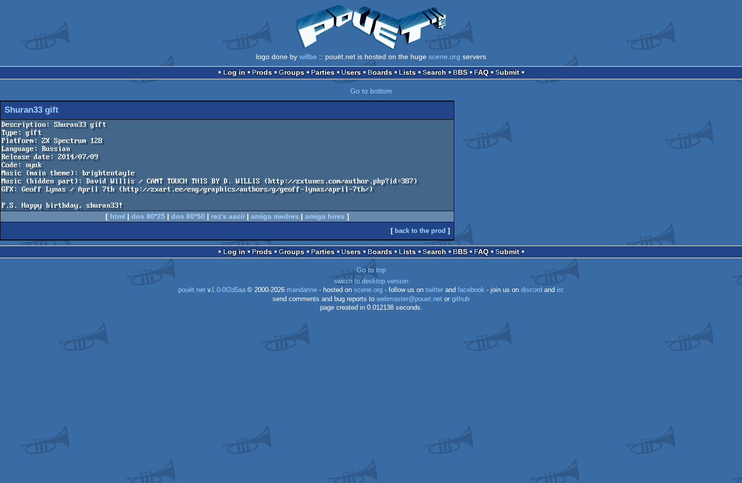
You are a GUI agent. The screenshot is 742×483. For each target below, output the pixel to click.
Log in (234, 72)
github (460, 299)
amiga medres (275, 216)
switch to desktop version (371, 281)
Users (351, 72)
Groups (291, 72)
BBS (460, 72)
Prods (262, 72)
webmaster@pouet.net (409, 299)
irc (560, 290)
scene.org (444, 57)
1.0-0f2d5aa (228, 290)
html (117, 216)
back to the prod (420, 230)
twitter (434, 290)
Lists (407, 72)
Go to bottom (371, 91)
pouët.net (191, 290)
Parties (323, 72)
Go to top (371, 270)
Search (434, 72)
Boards (379, 72)
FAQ (481, 72)
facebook (471, 290)
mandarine (302, 290)
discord (531, 290)
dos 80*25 (148, 216)
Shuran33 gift (32, 110)
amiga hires (325, 216)
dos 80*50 (188, 216)
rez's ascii (228, 216)
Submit (507, 72)
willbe (308, 57)
